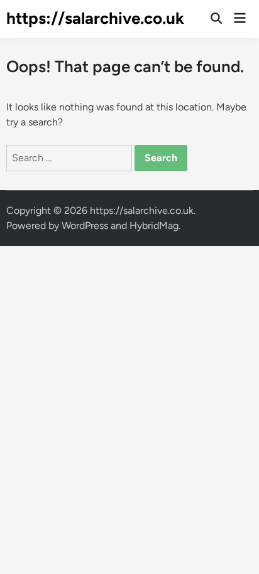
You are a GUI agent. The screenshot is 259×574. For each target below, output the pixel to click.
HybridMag (154, 225)
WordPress (85, 225)
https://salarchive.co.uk (95, 18)
